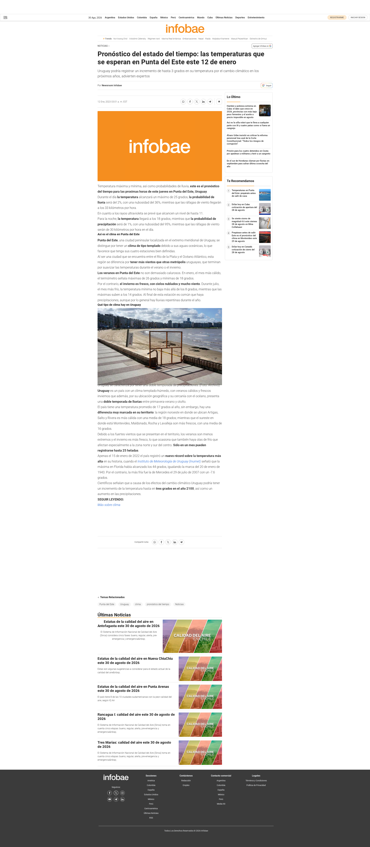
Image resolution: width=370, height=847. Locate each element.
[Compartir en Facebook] (190, 101)
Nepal (201, 39)
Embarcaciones (190, 39)
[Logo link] (185, 28)
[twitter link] (116, 793)
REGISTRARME (337, 17)
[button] (5, 17)
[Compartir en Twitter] (196, 101)
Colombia (142, 17)
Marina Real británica (171, 39)
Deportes (240, 17)
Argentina (110, 17)
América (151, 780)
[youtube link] (109, 799)
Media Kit (221, 804)
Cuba (210, 17)
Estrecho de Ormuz (258, 39)
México (164, 17)
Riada (208, 39)
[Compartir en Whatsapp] (183, 101)
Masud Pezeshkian (239, 39)
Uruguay (124, 604)
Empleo (186, 785)
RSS (151, 818)
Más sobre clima (109, 505)
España (153, 17)
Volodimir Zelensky (137, 39)
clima (138, 604)
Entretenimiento (256, 17)
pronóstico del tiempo (158, 604)
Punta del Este (106, 604)
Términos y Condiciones (256, 780)
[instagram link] (122, 793)
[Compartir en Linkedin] (203, 101)
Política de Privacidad (256, 785)
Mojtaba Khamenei (220, 39)
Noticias (103, 45)
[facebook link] (109, 793)
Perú (173, 17)
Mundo (200, 17)
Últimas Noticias (224, 17)
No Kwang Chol (120, 39)
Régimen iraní (154, 39)
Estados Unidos (126, 17)
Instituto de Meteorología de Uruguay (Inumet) (169, 461)
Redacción (186, 780)
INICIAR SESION (358, 17)
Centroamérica (186, 17)
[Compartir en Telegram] (210, 101)
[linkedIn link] (122, 799)
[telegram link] (116, 799)
